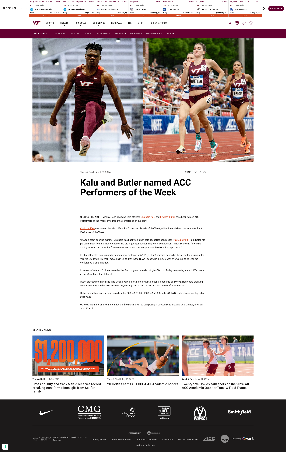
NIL (130, 23)
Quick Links (99, 23)
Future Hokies (154, 33)
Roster (75, 33)
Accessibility (135, 433)
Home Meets (103, 33)
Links (45, 16)
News (88, 33)
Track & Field (87, 172)
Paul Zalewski (180, 239)
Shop (140, 23)
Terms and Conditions (146, 439)
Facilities (135, 33)
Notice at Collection (145, 445)
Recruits (120, 33)
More (170, 33)
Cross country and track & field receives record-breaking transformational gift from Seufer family (67, 387)
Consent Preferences (121, 439)
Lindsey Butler (167, 217)
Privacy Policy (99, 439)
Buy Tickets (274, 8)
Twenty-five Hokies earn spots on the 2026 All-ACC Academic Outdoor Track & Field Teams (216, 386)
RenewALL (116, 23)
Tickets (64, 23)
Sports (50, 23)
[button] (264, 8)
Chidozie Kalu (148, 217)
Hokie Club (80, 23)
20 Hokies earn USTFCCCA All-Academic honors (142, 384)
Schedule (60, 33)
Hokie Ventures (158, 23)
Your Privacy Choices (188, 439)
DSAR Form (167, 439)
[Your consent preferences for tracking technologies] (5, 447)
